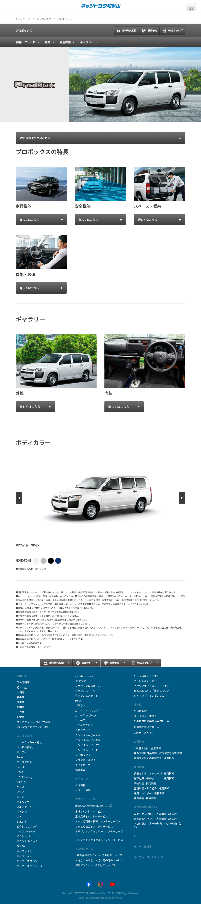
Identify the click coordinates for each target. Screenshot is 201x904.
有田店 (20, 707)
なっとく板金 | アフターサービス (94, 826)
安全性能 (65, 42)
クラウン (80, 680)
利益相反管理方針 (144, 727)
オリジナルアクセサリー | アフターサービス (99, 833)
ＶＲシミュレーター (145, 680)
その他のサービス (85, 849)
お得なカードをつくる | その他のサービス (99, 860)
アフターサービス (85, 799)
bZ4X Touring (24, 777)
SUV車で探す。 (26, 747)
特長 (47, 42)
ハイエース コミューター (31, 866)
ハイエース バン (84, 676)
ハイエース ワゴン (27, 861)
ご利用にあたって (144, 733)
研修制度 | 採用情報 (145, 783)
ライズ (20, 767)
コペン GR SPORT (27, 831)
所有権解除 (140, 711)
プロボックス (24, 30)
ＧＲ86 (21, 846)
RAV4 (20, 757)
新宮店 (20, 717)
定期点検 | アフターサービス (91, 816)
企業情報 (139, 741)
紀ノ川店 (22, 687)
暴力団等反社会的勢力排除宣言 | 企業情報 (158, 753)
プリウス (80, 705)
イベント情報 (82, 790)
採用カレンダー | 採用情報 (149, 793)
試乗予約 (152, 30)
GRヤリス (22, 782)
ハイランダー (24, 856)
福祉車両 (80, 770)
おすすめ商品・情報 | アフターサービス (98, 821)
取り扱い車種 (24, 736)
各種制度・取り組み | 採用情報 (151, 788)
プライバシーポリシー (146, 716)
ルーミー (22, 797)
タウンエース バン (85, 760)
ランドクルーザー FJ (87, 750)
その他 (138, 704)
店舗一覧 (22, 676)
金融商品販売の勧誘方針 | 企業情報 (154, 758)
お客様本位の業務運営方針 (149, 721)
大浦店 (20, 692)
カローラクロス (84, 725)
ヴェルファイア (26, 802)
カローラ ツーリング (87, 710)
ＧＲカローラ (82, 730)
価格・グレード (25, 42)
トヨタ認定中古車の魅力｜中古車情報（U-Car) (158, 825)
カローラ (80, 720)
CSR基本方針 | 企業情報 (147, 748)
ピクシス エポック (27, 826)
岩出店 (20, 697)
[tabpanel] (100, 84)
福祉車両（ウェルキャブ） (149, 857)
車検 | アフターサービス (89, 811)
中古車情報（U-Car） (146, 807)
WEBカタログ (175, 30)
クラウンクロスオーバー (89, 686)
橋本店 (20, 702)
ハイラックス (24, 851)
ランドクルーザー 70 (87, 745)
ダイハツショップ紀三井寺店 (33, 722)
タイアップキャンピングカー (150, 695)
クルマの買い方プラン (146, 676)
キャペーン (81, 779)
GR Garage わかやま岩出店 (32, 727)
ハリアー (22, 752)
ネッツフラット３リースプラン (151, 686)
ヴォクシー (23, 811)
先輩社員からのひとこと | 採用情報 (154, 778)
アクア (20, 792)
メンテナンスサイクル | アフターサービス (99, 840)
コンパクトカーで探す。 (30, 742)
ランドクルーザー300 (87, 735)
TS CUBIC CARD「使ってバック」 (153, 690)
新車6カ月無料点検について (91, 805)
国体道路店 (23, 682)
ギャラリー (87, 42)
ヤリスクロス (24, 762)
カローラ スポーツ (85, 715)
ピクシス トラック (27, 841)
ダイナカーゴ (82, 765)
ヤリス (20, 787)
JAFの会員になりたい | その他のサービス (98, 855)
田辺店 (20, 712)
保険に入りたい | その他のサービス (95, 865)
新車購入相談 (129, 30)
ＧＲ (136, 836)
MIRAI (78, 700)
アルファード (24, 806)
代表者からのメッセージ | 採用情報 (154, 773)
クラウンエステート (86, 695)
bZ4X (20, 772)
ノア (19, 816)
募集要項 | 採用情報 (145, 798)
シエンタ (22, 821)
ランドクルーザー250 (87, 740)
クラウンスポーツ (85, 690)
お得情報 (80, 785)
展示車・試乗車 (143, 846)
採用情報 (139, 767)
